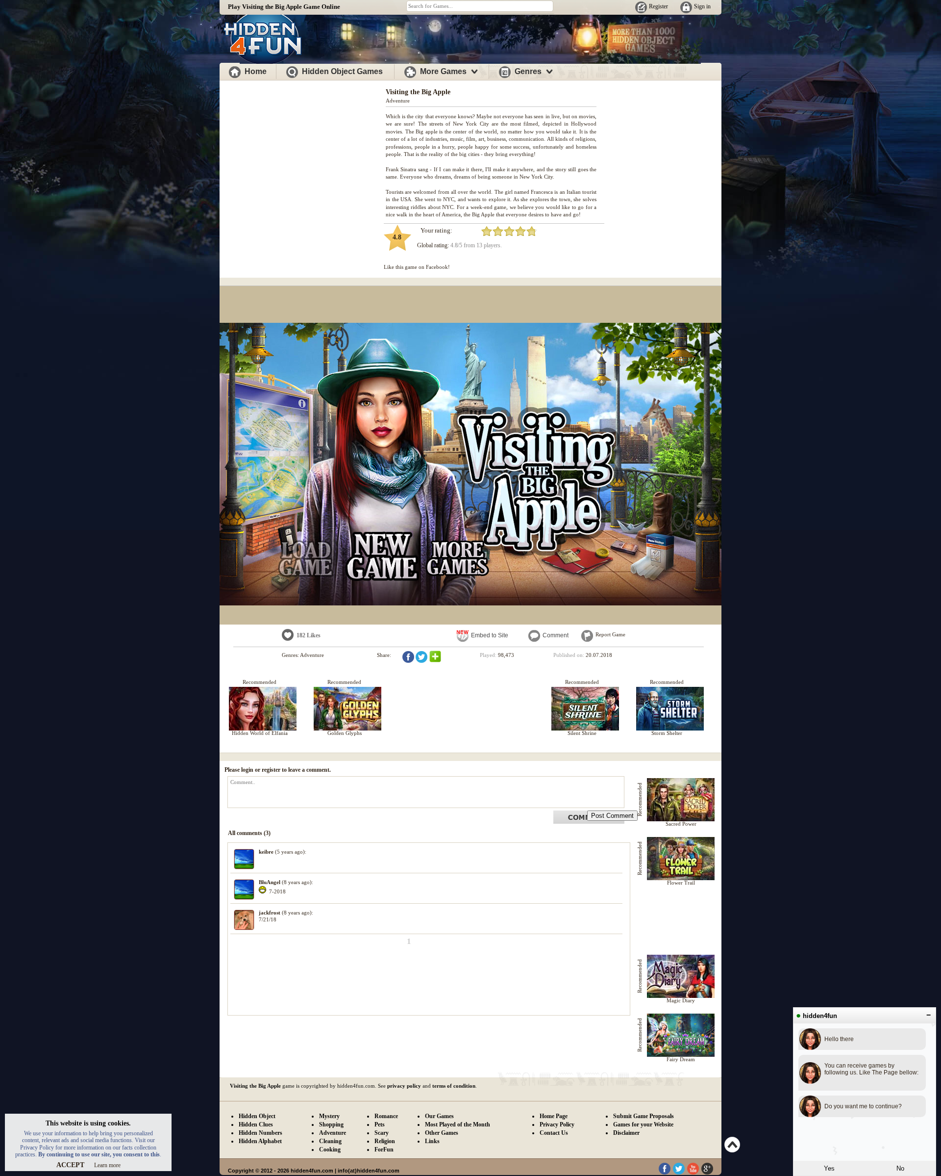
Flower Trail (681, 883)
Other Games (441, 1132)
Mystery (329, 1116)
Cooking (330, 1149)
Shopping (331, 1124)
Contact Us (554, 1132)
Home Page (554, 1116)
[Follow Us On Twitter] (678, 1172)
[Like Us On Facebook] (664, 1172)
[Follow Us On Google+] (707, 1172)
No (900, 1168)
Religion (384, 1141)
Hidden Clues (256, 1124)
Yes (829, 1168)
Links (432, 1141)
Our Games (439, 1116)
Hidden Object (257, 1116)
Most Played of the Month (457, 1124)
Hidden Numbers (260, 1132)
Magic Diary (681, 1000)
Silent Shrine (582, 733)
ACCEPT (70, 1165)
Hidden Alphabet (260, 1141)
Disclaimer (626, 1132)
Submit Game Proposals (643, 1116)
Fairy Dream (681, 1059)
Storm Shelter (666, 733)
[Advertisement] (302, 151)
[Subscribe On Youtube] (693, 1172)
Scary (381, 1132)
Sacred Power (681, 824)
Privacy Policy (557, 1124)
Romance (386, 1116)
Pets (379, 1124)
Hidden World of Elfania (260, 733)
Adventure (398, 101)
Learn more (107, 1165)
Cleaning (330, 1141)
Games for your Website (643, 1124)
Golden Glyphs (344, 733)
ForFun (384, 1149)
